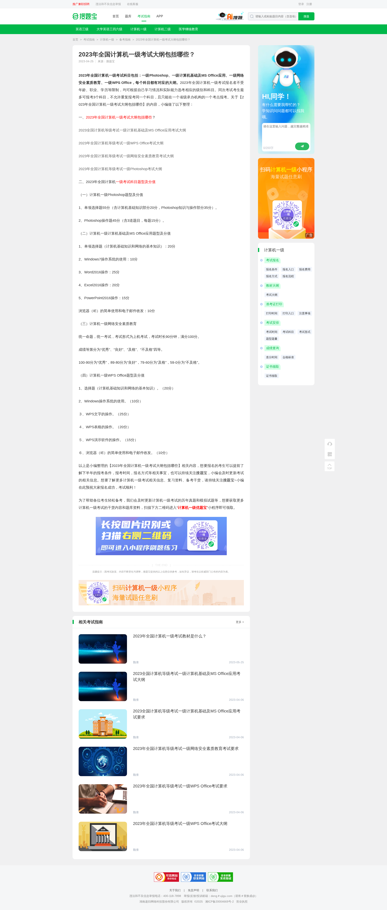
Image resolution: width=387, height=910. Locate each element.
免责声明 (193, 890)
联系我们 (212, 890)
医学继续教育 (188, 29)
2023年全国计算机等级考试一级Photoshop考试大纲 (120, 169)
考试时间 (271, 331)
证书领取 (271, 375)
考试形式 (304, 331)
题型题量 (271, 338)
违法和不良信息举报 (108, 4)
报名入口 (288, 269)
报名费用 (304, 269)
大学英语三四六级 (109, 29)
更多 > (240, 622)
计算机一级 (138, 29)
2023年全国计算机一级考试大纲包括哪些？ (163, 39)
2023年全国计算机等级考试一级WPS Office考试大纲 (121, 143)
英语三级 (82, 29)
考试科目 (288, 331)
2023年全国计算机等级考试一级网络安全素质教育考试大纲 (126, 156)
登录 (301, 4)
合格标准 (288, 357)
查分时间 (271, 357)
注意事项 (304, 313)
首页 (115, 16)
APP (159, 16)
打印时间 (271, 313)
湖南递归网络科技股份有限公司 (159, 901)
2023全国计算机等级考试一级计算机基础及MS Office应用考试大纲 (132, 130)
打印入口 (288, 313)
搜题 (306, 16)
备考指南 (125, 39)
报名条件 (271, 269)
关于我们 (175, 890)
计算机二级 (163, 29)
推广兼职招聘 (81, 4)
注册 (309, 4)
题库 (128, 16)
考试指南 (143, 16)
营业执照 (242, 901)
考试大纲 (271, 294)
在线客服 (132, 4)
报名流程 (288, 276)
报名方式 (271, 276)
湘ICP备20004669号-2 (219, 901)
